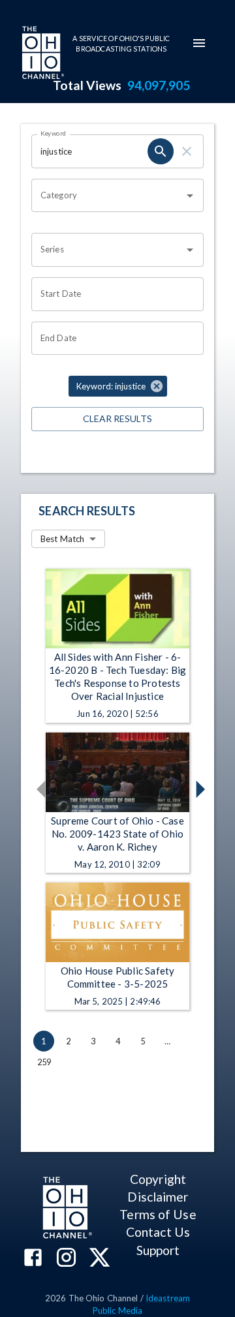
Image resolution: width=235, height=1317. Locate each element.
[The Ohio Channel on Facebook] (33, 1258)
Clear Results (117, 418)
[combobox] (107, 196)
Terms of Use (157, 1214)
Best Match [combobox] (62, 539)
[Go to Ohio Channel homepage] (41, 54)
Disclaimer (157, 1196)
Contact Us (158, 1232)
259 (44, 1062)
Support (158, 1250)
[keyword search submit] (161, 151)
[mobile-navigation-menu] (199, 43)
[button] (118, 386)
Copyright (158, 1179)
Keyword (53, 133)
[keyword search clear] (187, 151)
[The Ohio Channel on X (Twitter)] (99, 1258)
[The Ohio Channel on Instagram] (66, 1258)
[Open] (190, 196)
